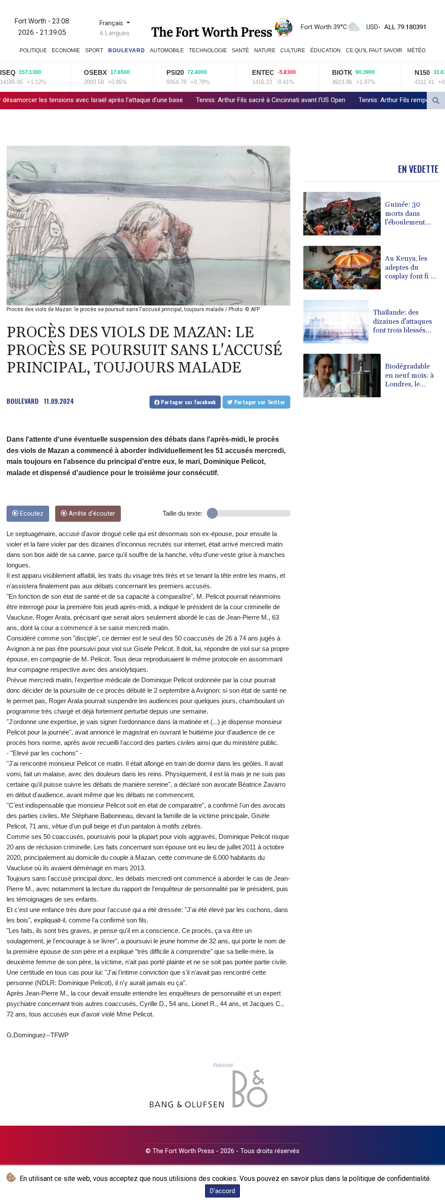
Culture (292, 50)
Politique (33, 50)
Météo (416, 50)
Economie (66, 50)
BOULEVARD (23, 401)
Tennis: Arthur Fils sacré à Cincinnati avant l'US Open (178, 100)
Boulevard (126, 50)
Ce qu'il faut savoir (374, 50)
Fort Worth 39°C (324, 27)
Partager (187, 402)
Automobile (167, 50)
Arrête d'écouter (91, 513)
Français (112, 23)
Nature (265, 50)
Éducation (325, 50)
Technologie (208, 50)
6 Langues (115, 33)
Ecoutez (30, 513)
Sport (94, 50)
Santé (240, 50)
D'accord (222, 1191)
